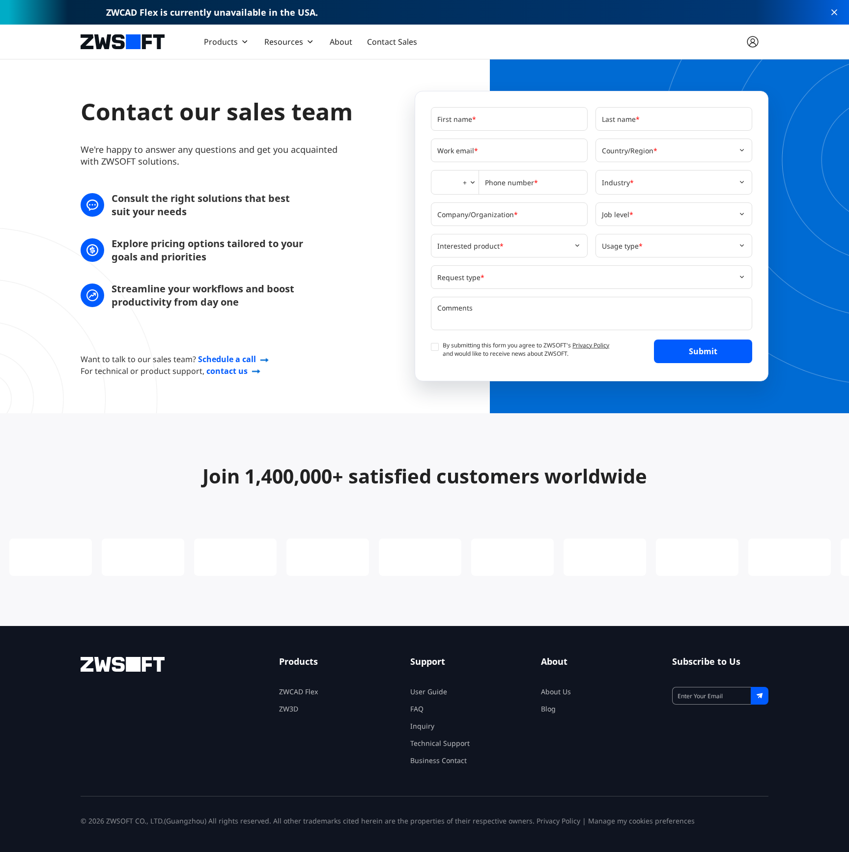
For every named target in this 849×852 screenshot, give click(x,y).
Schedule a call (227, 359)
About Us (556, 691)
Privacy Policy (590, 345)
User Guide (428, 691)
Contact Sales (392, 41)
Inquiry (422, 726)
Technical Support (440, 743)
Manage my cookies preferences (641, 820)
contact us (227, 371)
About (341, 41)
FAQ (417, 708)
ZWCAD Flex (298, 691)
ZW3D (288, 708)
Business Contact (438, 760)
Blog (548, 708)
